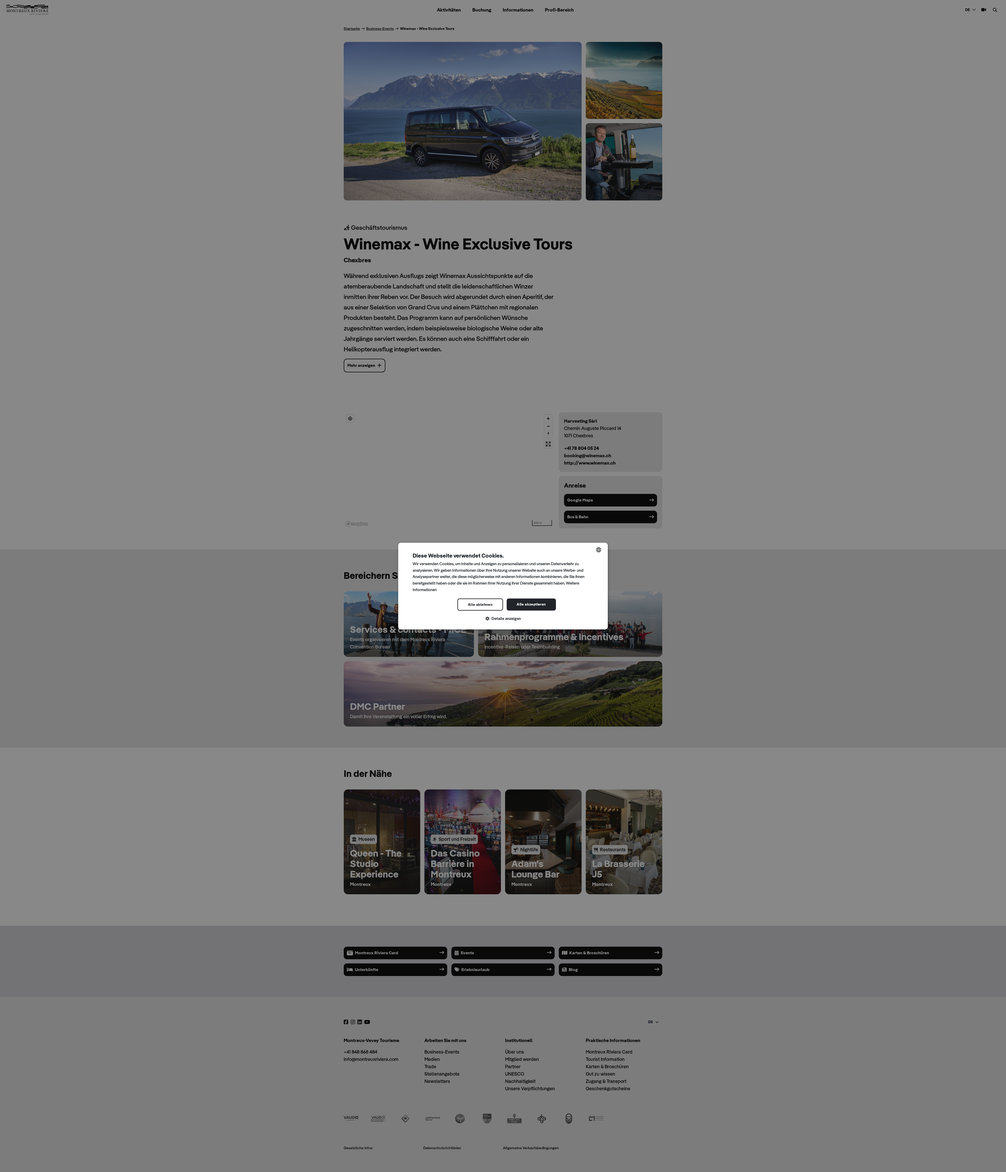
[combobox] (598, 549)
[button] (503, 619)
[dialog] (503, 586)
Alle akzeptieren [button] (531, 604)
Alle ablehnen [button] (480, 604)
